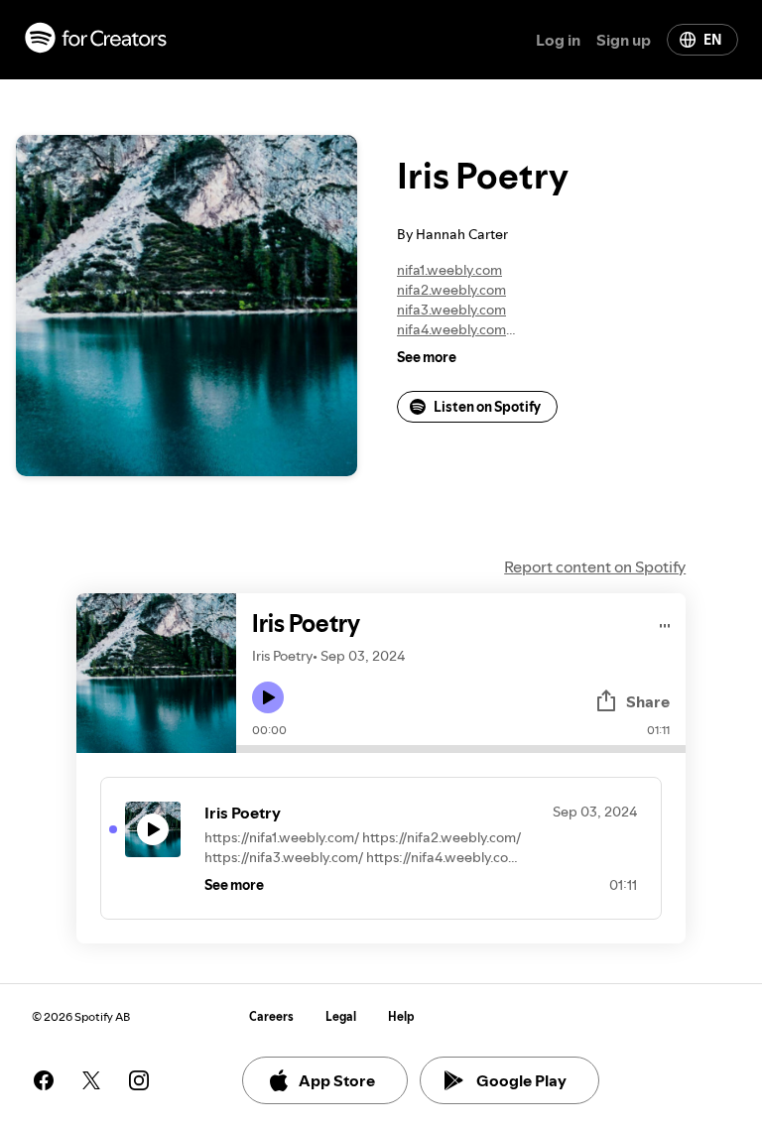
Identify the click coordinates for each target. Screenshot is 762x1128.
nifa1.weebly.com (449, 270)
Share (648, 701)
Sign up (623, 40)
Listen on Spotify (487, 407)
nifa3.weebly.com (451, 309)
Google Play (521, 1080)
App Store (337, 1080)
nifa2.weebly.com (451, 290)
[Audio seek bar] (461, 749)
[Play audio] (665, 622)
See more (426, 357)
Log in (558, 40)
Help (401, 1016)
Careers (271, 1016)
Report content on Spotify (595, 566)
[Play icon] (268, 697)
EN (712, 40)
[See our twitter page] (91, 1080)
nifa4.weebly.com (451, 329)
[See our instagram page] (139, 1080)
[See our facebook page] (44, 1080)
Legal (340, 1016)
